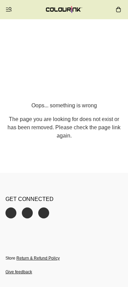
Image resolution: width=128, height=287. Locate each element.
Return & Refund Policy (38, 258)
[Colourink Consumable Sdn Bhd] (64, 9)
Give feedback (18, 272)
